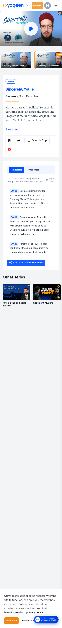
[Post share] (18, 140)
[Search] (27, 5)
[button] (31, 28)
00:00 (14, 191)
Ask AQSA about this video (28, 262)
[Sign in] (47, 5)
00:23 (14, 243)
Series (11, 81)
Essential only (29, 620)
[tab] (16, 170)
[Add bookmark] (9, 140)
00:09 (14, 217)
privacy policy (34, 612)
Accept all (11, 620)
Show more (12, 129)
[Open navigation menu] (55, 5)
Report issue (52, 180)
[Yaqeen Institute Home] (13, 5)
